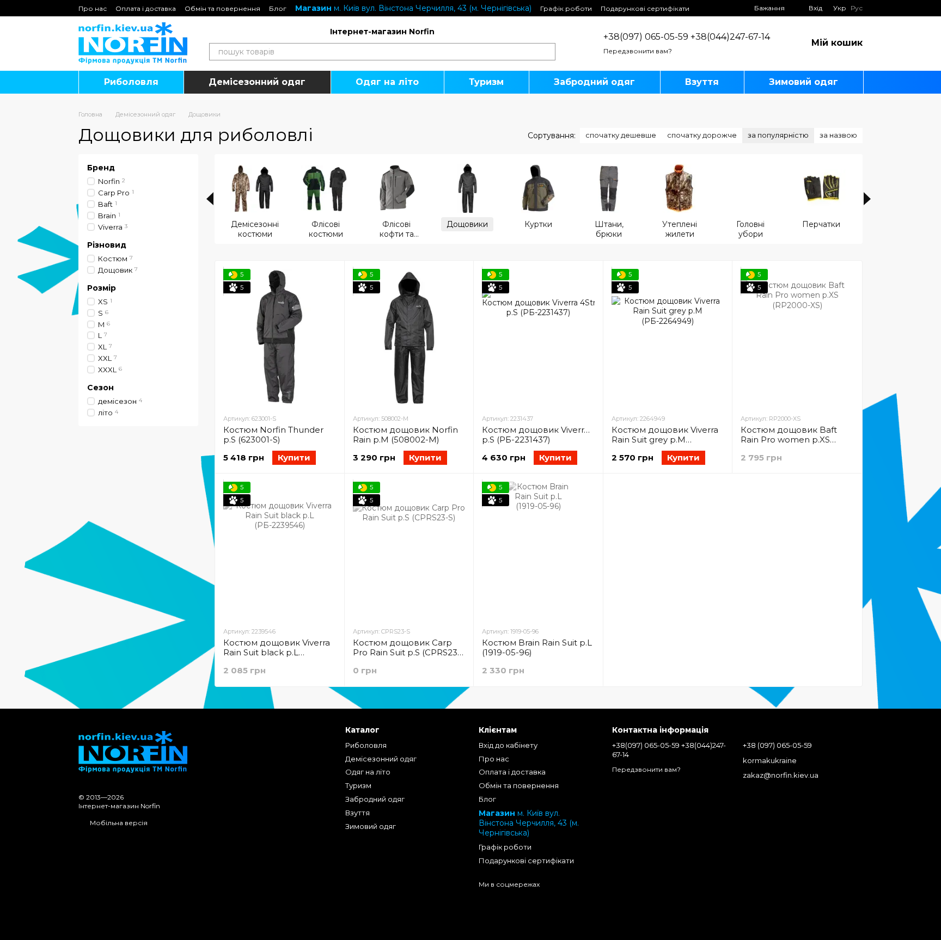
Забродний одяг (594, 82)
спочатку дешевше (620, 135)
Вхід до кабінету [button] (508, 745)
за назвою (838, 135)
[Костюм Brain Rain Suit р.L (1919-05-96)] (538, 550)
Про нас (92, 8)
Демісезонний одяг (257, 82)
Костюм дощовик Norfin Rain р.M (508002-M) (405, 435)
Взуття (702, 82)
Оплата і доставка (145, 8)
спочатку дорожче (702, 135)
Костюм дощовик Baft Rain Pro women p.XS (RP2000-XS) (789, 439)
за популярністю (778, 135)
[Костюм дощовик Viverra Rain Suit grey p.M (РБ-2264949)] (668, 337)
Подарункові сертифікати (645, 8)
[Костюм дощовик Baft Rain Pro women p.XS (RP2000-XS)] (797, 337)
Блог (277, 8)
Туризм (486, 82)
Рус (857, 8)
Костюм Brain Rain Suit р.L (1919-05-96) (537, 647)
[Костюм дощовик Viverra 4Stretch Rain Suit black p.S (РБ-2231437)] (538, 337)
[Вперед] (867, 198)
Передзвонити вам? (637, 51)
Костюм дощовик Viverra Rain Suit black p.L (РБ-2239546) (276, 652)
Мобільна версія (118, 823)
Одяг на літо (387, 82)
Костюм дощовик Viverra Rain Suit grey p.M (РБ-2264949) (665, 439)
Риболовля (131, 82)
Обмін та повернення (222, 8)
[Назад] (209, 198)
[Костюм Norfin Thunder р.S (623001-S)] (279, 337)
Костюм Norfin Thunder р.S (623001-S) (273, 435)
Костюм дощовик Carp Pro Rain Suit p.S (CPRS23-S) (407, 652)
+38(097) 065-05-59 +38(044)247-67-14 (686, 37)
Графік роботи (566, 8)
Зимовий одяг (803, 82)
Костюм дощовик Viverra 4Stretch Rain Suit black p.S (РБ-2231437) (585, 435)
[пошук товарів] (546, 51)
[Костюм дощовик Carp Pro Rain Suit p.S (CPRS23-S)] (409, 550)
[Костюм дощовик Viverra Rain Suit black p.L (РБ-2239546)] (279, 550)
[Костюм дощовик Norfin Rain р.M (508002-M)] (409, 337)
